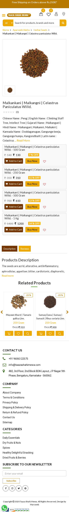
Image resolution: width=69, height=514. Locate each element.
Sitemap (7, 422)
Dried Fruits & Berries (14, 457)
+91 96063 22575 (18, 358)
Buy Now (32, 160)
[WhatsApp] (5, 508)
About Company (12, 392)
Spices (6, 447)
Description (10, 248)
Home (6, 30)
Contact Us (9, 417)
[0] (41, 15)
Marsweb (34, 504)
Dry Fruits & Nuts (12, 442)
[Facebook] (6, 488)
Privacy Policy (10, 402)
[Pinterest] (25, 488)
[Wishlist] (48, 15)
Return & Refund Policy (15, 412)
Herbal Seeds (40, 30)
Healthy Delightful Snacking (18, 452)
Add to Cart (15, 160)
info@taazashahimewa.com (25, 364)
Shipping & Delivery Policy (17, 407)
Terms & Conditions (13, 397)
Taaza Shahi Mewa (28, 501)
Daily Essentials (11, 437)
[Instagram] (12, 488)
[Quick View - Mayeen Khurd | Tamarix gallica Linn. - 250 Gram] (28, 333)
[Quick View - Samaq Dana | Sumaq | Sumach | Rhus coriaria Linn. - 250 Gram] (60, 333)
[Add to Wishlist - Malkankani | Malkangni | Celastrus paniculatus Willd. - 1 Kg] (44, 230)
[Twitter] (19, 488)
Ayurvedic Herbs (21, 30)
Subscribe (11, 480)
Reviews (25, 248)
